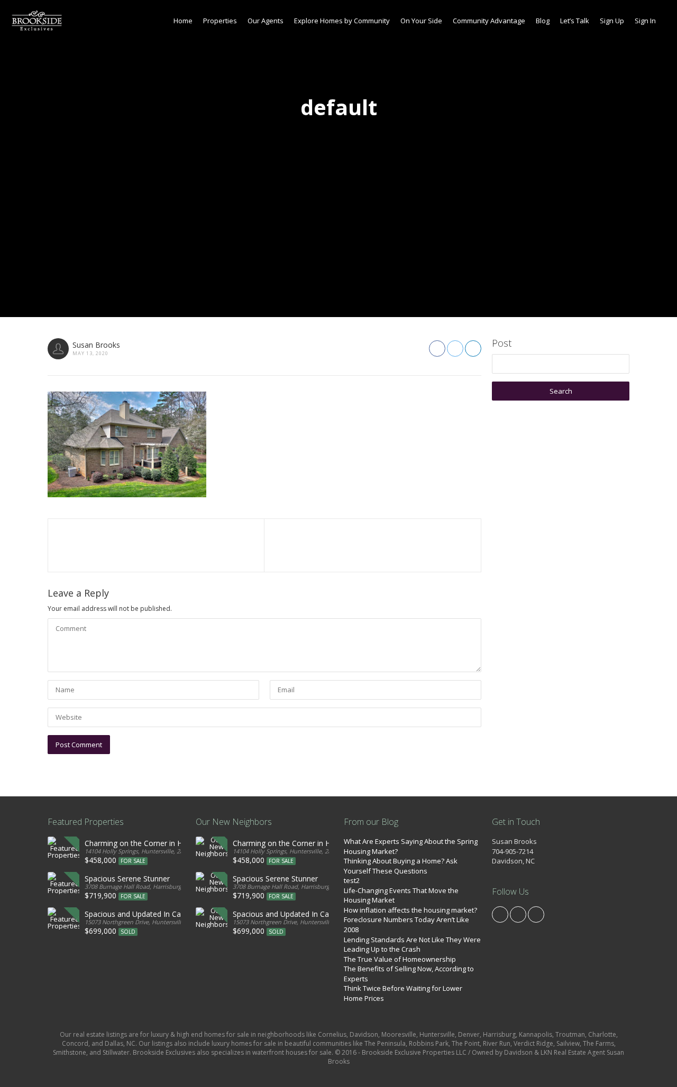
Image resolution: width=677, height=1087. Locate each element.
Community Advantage (489, 20)
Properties (220, 20)
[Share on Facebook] (437, 348)
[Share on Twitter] (455, 348)
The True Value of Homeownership (400, 959)
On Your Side (421, 20)
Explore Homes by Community (342, 20)
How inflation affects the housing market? (410, 910)
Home (183, 20)
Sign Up (612, 20)
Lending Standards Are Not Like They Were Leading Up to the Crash (412, 944)
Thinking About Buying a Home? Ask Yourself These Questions (401, 866)
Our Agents (265, 20)
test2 (352, 880)
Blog (543, 20)
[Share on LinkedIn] (473, 348)
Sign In (645, 20)
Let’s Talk (574, 20)
